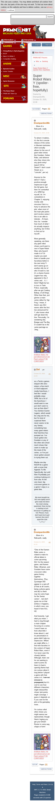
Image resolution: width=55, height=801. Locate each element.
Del (38, 369)
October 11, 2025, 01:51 (39, 543)
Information (8, 40)
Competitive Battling (9, 59)
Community (8, 42)
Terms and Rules (41, 784)
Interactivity (28, 40)
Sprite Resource (8, 81)
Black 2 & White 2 (9, 56)
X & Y (5, 53)
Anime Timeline (8, 71)
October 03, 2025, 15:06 (41, 133)
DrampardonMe (42, 123)
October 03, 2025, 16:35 (39, 375)
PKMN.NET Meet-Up (10, 93)
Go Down (36, 109)
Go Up (34, 764)
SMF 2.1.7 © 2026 (40, 789)
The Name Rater (8, 91)
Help (33, 784)
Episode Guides (8, 69)
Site (25, 42)
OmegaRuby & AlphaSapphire (13, 51)
